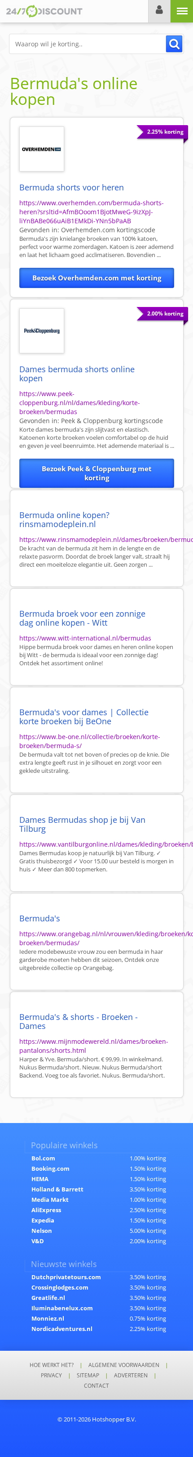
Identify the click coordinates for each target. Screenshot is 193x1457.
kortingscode (108, 230)
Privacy (51, 1375)
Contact (96, 1385)
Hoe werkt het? (52, 1365)
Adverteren (131, 1375)
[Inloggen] (159, 11)
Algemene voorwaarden (123, 1365)
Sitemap (88, 1375)
